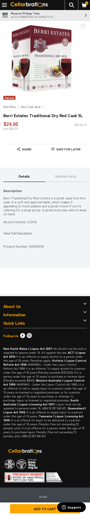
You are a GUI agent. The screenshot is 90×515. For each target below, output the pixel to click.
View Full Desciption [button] (17, 233)
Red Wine (9, 107)
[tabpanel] (45, 216)
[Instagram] (29, 336)
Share (26, 149)
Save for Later (68, 149)
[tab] (24, 176)
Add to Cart (45, 508)
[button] (71, 5)
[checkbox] (83, 26)
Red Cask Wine (31, 107)
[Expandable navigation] (4, 5)
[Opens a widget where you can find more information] (71, 507)
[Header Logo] (28, 5)
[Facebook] (22, 336)
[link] (66, 149)
